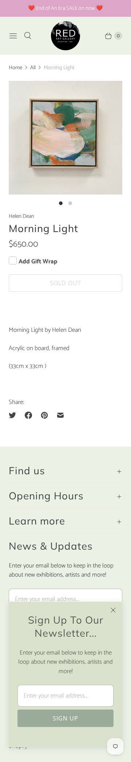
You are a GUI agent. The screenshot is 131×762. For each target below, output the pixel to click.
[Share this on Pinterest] (44, 415)
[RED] (65, 35)
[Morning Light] (65, 138)
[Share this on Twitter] (14, 415)
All (33, 68)
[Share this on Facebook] (28, 415)
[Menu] (13, 35)
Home (15, 68)
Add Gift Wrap (38, 261)
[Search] (27, 35)
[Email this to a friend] (60, 415)
